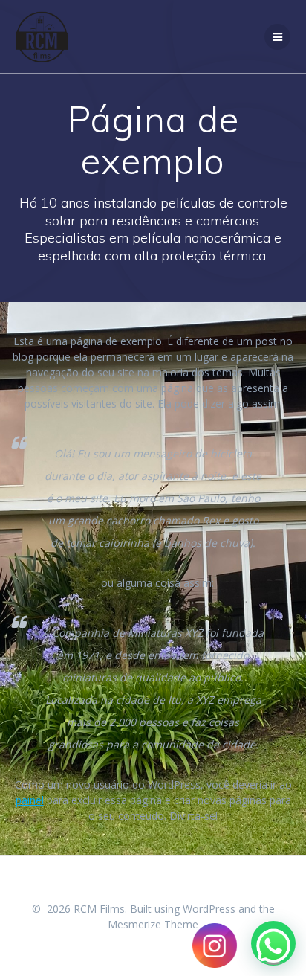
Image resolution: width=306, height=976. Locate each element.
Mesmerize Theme (153, 924)
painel (30, 800)
